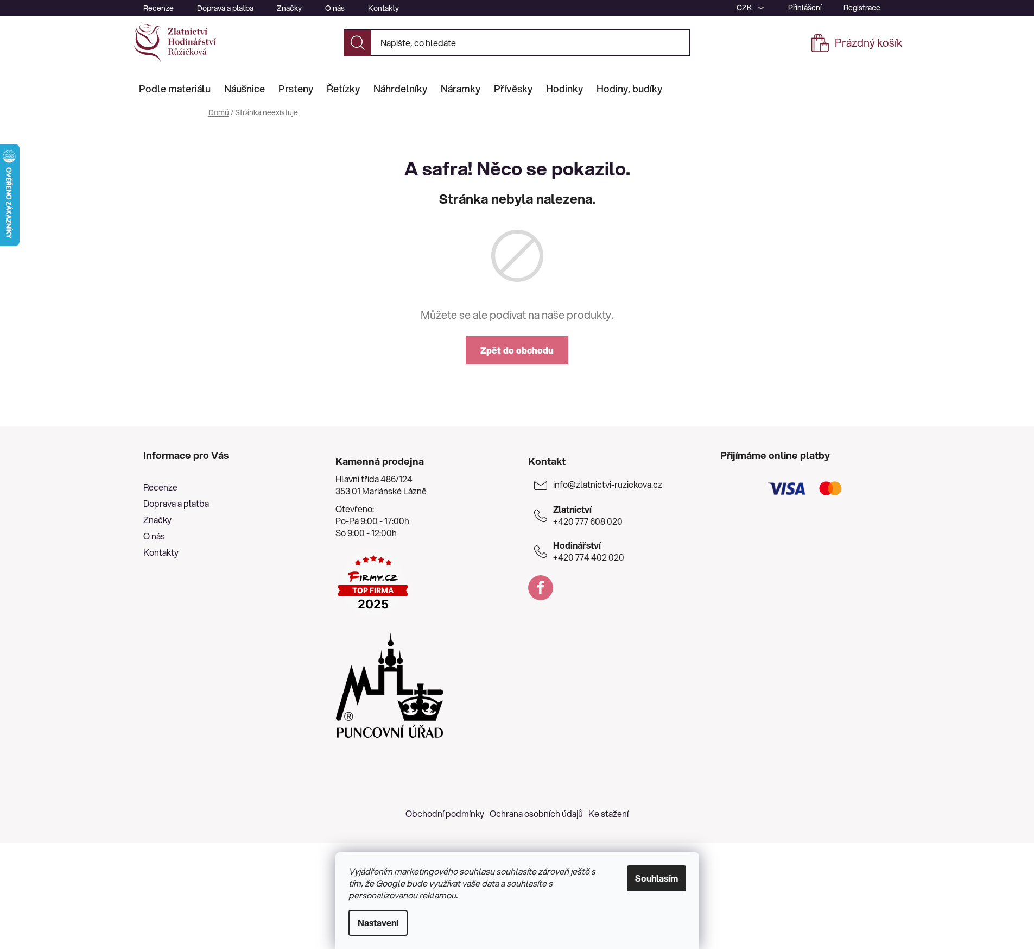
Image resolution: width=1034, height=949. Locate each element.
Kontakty (383, 8)
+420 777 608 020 (588, 515)
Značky (289, 8)
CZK (745, 7)
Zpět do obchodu (517, 350)
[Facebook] (540, 587)
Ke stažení (608, 813)
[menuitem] (174, 88)
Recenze (158, 8)
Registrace (861, 7)
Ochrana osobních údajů (536, 813)
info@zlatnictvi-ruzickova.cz (607, 485)
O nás (335, 8)
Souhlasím (656, 878)
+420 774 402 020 (588, 551)
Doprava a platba (225, 8)
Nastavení (378, 922)
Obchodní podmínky (444, 813)
